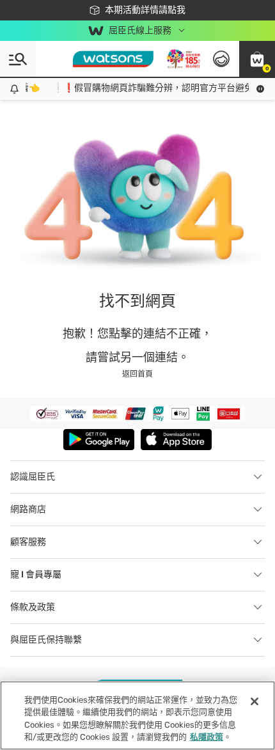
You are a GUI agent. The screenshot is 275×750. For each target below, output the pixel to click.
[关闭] (254, 701)
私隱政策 (206, 737)
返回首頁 (137, 374)
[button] (257, 59)
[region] (137, 715)
